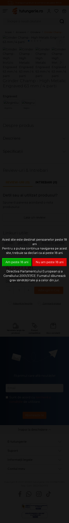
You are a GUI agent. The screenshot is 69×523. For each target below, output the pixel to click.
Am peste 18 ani (17, 262)
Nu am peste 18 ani (49, 262)
